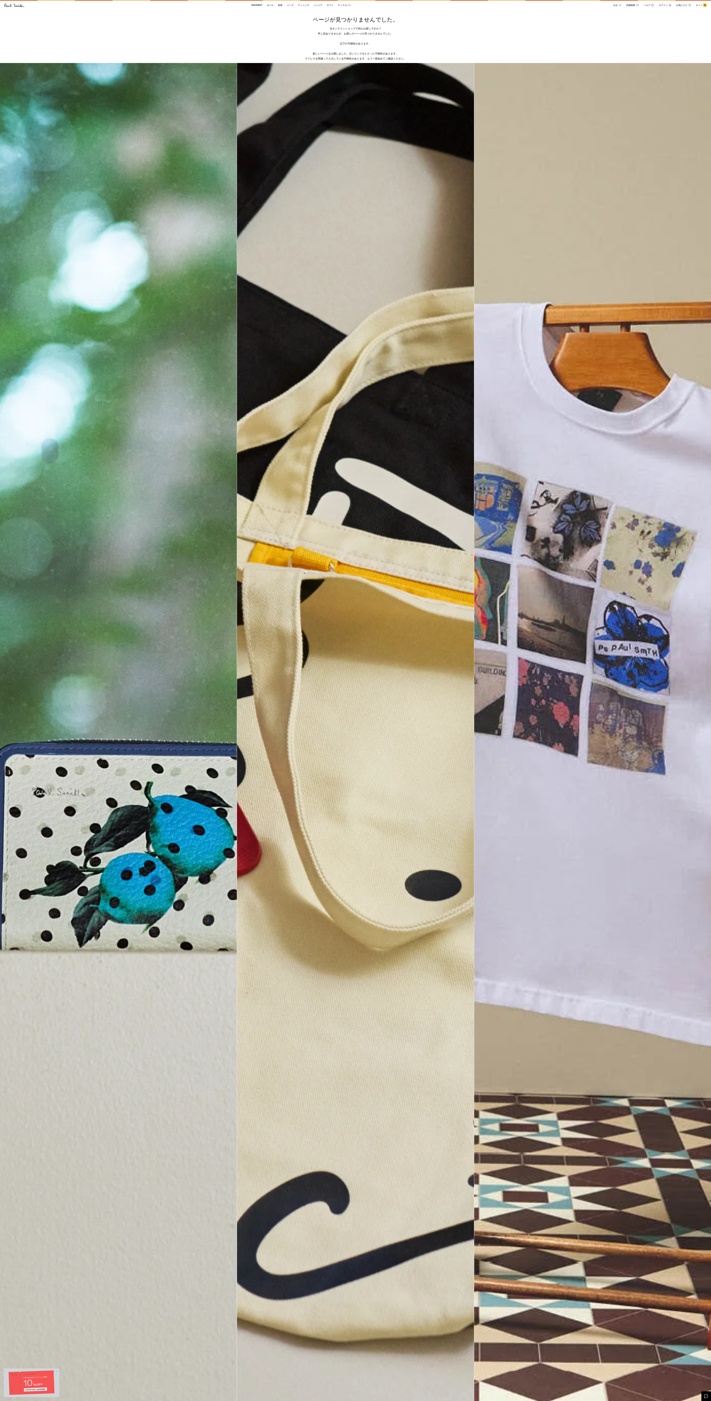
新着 (280, 5)
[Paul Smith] (14, 5)
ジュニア (317, 5)
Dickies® (256, 5)
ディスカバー (344, 5)
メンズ (290, 5)
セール (270, 5)
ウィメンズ (303, 5)
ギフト (330, 5)
